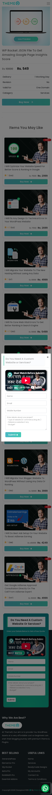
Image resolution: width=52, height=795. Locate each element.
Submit (12, 434)
